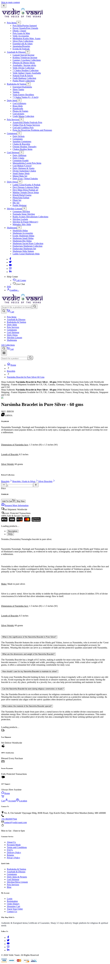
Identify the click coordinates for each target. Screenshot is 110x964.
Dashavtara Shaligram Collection (27, 246)
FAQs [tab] (10, 534)
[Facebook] (10, 259)
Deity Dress (12, 182)
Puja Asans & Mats (21, 33)
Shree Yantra (18, 89)
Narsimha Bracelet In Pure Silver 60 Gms (25, 377)
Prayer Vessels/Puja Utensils (25, 28)
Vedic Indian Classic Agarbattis (27, 73)
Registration (12, 901)
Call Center (21, 280)
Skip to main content (10, 2)
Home (13, 365)
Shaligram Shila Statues (23, 251)
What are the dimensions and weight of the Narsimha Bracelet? (28, 654)
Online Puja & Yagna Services (26, 125)
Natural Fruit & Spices (23, 75)
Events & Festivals (21, 49)
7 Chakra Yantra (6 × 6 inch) (25, 97)
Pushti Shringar (19, 205)
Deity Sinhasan (19, 155)
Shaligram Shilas (20, 230)
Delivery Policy (14, 852)
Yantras (16, 92)
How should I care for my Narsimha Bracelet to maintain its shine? (29, 671)
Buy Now (20, 501)
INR (9, 286)
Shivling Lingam (14, 208)
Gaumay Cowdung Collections (27, 60)
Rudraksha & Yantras (16, 84)
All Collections (8, 345)
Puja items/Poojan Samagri (25, 25)
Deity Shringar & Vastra (23, 168)
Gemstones (12, 133)
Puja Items (11, 22)
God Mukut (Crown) (22, 165)
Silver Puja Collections (23, 41)
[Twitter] (10, 262)
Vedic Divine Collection (23, 68)
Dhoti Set (17, 200)
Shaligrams (12, 227)
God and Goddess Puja (23, 127)
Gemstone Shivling (21, 211)
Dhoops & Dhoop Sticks (24, 62)
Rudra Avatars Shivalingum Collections (30, 216)
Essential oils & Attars (23, 43)
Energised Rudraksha (22, 87)
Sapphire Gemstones (22, 141)
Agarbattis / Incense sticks (24, 65)
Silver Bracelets (45, 481)
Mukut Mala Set (20, 176)
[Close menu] (3, 6)
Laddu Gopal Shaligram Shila (26, 254)
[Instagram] (10, 268)
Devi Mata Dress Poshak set (25, 190)
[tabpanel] (55, 585)
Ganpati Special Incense (23, 55)
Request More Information (17, 505)
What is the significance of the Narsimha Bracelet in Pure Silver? (29, 637)
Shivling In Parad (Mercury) (25, 222)
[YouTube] (8, 944)
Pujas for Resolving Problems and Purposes (32, 130)
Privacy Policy (13, 857)
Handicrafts (18, 108)
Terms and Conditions (17, 847)
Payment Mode (14, 845)
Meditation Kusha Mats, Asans (26, 38)
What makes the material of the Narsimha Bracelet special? (27, 706)
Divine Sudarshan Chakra (24, 171)
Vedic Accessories (21, 36)
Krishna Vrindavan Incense (25, 57)
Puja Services (13, 119)
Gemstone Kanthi (21, 160)
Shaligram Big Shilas (22, 241)
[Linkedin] (10, 272)
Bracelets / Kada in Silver (23, 481)
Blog (9, 887)
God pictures (18, 113)
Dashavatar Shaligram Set (24, 248)
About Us (11, 842)
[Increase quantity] (36, 485)
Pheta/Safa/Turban (21, 197)
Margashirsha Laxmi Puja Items (27, 163)
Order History (13, 904)
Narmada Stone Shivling (24, 214)
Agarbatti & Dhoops (16, 52)
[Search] (34, 306)
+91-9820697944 (9, 819)
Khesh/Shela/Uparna (22, 195)
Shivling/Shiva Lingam (17, 882)
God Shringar (13, 152)
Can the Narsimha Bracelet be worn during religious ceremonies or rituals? (33, 689)
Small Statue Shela (21, 173)
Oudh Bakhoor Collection (24, 78)
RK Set (16, 203)
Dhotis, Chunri (19, 31)
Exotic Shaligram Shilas (23, 235)
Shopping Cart (13, 906)
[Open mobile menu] (4, 353)
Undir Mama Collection (23, 116)
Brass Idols (18, 106)
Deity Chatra (18, 158)
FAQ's (10, 850)
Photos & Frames (20, 111)
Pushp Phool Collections (24, 80)
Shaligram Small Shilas (23, 238)
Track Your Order (15, 909)
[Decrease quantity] (4, 485)
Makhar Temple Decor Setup (26, 192)
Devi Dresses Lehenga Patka (26, 187)
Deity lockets (18, 136)
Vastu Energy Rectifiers (23, 94)
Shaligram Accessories (23, 233)
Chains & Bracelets (21, 144)
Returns (10, 855)
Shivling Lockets (20, 219)
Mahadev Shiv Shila (22, 224)
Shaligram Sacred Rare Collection (28, 243)
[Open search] (4, 311)
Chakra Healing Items (22, 149)
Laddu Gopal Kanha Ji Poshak (26, 184)
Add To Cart (7, 501)
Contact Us (12, 911)
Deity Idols (12, 100)
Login (9, 898)
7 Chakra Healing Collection (26, 70)
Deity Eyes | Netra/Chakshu (25, 178)
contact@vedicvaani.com (15, 822)
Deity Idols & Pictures (17, 877)
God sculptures (19, 103)
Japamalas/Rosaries (21, 46)
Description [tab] (12, 531)
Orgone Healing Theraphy (25, 146)
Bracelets (11, 371)
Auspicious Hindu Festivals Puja (27, 122)
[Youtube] (10, 265)
